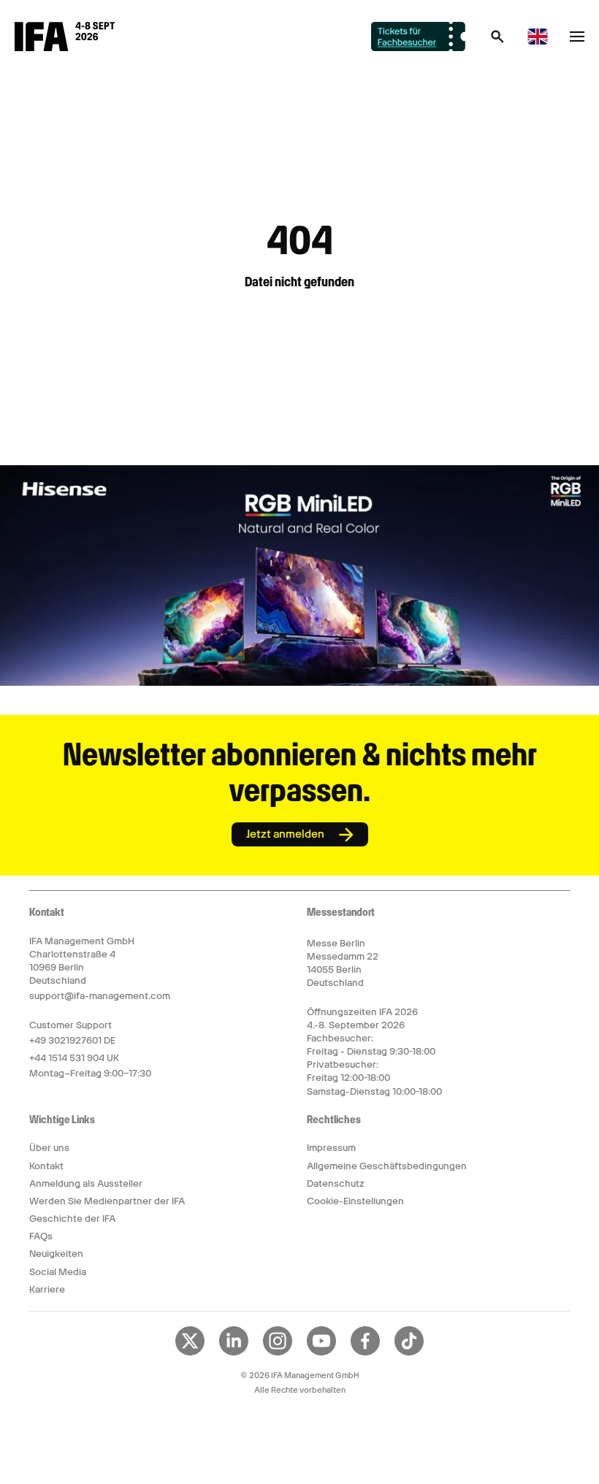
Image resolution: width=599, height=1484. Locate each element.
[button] (497, 41)
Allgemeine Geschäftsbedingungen (387, 1165)
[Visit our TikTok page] (409, 1352)
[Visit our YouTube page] (321, 1352)
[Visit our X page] (190, 1352)
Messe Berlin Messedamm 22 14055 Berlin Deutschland (342, 963)
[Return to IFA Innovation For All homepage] (65, 47)
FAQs (41, 1236)
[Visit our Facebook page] (365, 1352)
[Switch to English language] (537, 42)
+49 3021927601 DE (72, 1040)
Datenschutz (336, 1183)
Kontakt (46, 1165)
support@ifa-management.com (99, 995)
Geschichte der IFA (72, 1218)
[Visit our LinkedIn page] (233, 1352)
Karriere (47, 1289)
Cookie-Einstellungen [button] (355, 1201)
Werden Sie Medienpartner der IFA (107, 1201)
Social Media (57, 1271)
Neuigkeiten (56, 1253)
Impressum (331, 1147)
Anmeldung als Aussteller (85, 1183)
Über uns (49, 1147)
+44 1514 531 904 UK (74, 1057)
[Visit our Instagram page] (277, 1352)
